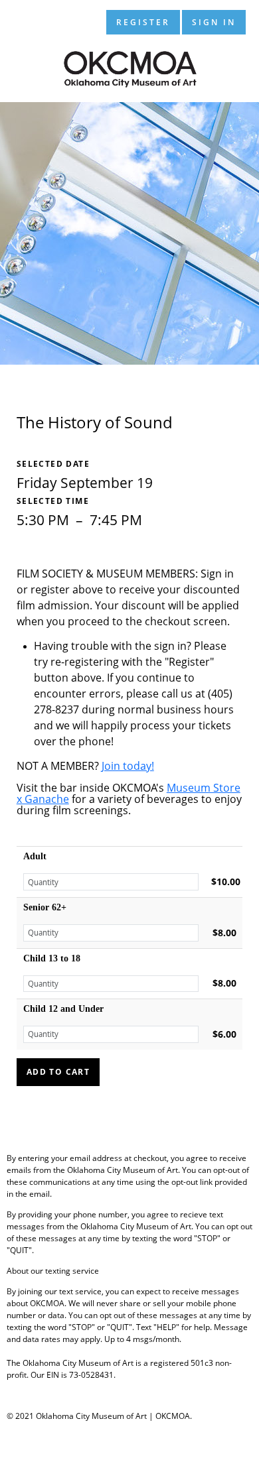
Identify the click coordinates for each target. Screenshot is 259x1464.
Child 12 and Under (63, 1009)
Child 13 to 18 (51, 958)
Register (143, 22)
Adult (34, 856)
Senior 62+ (44, 907)
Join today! (128, 766)
